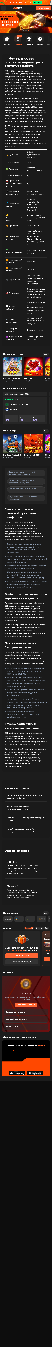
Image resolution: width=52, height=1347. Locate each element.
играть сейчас (13, 364)
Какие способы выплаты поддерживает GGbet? (19, 807)
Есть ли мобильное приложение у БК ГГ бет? (26, 819)
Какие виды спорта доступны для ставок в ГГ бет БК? (24, 796)
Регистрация (43, 8)
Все (45, 354)
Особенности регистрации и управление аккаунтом (21, 481)
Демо (13, 369)
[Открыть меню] (3, 8)
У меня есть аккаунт (22, 962)
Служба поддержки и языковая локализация (23, 498)
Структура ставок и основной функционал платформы (22, 473)
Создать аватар (26, 1005)
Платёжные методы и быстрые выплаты (22, 489)
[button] (23, 30)
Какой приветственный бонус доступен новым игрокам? (22, 830)
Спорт (39, 928)
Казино (29, 928)
